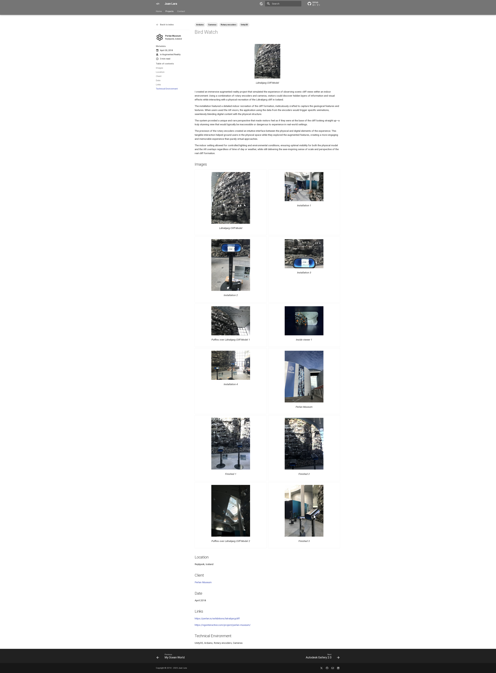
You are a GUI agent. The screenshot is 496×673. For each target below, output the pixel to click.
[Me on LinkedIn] (338, 668)
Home (159, 11)
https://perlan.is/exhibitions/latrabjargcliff (217, 618)
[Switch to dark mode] (261, 4)
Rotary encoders (228, 25)
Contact (181, 11)
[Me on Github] (327, 668)
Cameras (212, 25)
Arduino (200, 25)
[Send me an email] (332, 668)
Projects (169, 11)
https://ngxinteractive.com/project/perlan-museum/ (223, 624)
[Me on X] (321, 668)
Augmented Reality (171, 54)
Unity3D (244, 25)
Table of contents (165, 63)
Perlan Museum (203, 582)
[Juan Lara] (158, 4)
